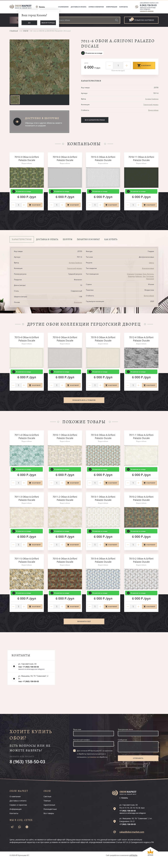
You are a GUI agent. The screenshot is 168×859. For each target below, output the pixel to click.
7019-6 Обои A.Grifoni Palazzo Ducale (65, 158)
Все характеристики (95, 120)
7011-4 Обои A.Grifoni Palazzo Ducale (26, 436)
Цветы (151, 263)
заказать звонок (146, 11)
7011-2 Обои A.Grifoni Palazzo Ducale (65, 498)
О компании (63, 7)
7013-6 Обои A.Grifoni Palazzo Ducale (103, 436)
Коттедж (150, 274)
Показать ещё (84, 621)
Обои (25, 31)
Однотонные (49, 805)
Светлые (47, 796)
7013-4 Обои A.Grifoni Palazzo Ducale (103, 560)
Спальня (130, 274)
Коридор (131, 276)
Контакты (123, 7)
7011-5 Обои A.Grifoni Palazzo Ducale (26, 560)
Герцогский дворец (150, 104)
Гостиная (150, 276)
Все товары (49, 813)
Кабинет (138, 276)
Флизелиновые (148, 268)
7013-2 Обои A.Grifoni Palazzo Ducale (141, 560)
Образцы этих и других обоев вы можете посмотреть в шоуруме (43, 124)
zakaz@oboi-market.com (149, 3)
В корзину (146, 65)
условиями (92, 757)
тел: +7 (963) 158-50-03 (28, 666)
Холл (144, 274)
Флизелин (78, 302)
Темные (47, 800)
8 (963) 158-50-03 (148, 5)
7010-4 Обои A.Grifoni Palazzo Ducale (65, 560)
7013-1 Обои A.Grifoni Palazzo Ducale (103, 498)
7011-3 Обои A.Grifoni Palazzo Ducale (26, 498)
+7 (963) (127, 810)
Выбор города (48, 23)
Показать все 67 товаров (84, 400)
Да (29, 23)
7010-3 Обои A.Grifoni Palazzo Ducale (26, 158)
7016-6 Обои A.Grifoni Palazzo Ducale (65, 339)
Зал (144, 276)
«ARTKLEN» (133, 855)
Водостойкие (153, 110)
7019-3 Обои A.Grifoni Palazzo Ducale (103, 339)
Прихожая (150, 279)
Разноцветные (50, 809)
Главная (14, 31)
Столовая (138, 274)
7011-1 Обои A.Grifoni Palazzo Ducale (141, 436)
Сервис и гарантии (96, 7)
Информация (111, 7)
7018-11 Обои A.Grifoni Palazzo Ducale (141, 158)
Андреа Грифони (151, 99)
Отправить (138, 758)
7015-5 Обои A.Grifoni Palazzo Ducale (103, 158)
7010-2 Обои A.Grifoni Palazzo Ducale (141, 498)
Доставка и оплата (78, 7)
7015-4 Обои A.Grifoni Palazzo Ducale (26, 339)
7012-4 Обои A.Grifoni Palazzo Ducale (141, 339)
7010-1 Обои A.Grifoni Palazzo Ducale (65, 436)
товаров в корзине (144, 20)
